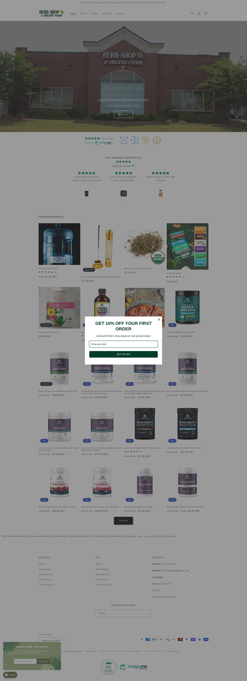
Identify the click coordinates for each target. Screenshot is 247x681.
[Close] (159, 319)
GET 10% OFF (123, 354)
